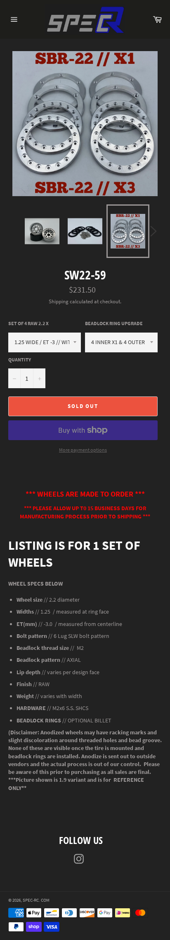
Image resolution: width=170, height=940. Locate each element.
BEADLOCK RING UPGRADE (114, 323)
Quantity (19, 359)
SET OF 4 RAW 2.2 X (28, 323)
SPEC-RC (31, 900)
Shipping (58, 301)
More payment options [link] (83, 450)
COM (45, 900)
